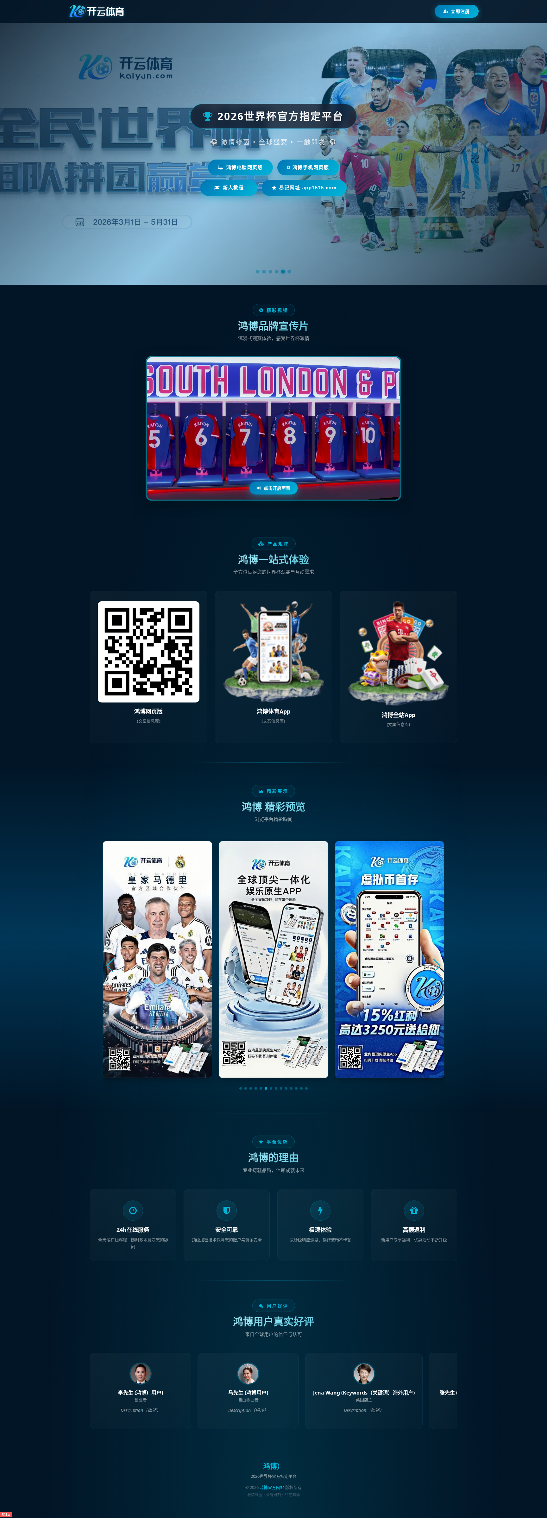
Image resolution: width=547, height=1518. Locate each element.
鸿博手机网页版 (310, 167)
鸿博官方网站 (272, 1487)
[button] (240, 1088)
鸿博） (273, 1466)
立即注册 (460, 11)
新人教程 (233, 187)
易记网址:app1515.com (307, 187)
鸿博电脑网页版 (244, 167)
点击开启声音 (277, 488)
